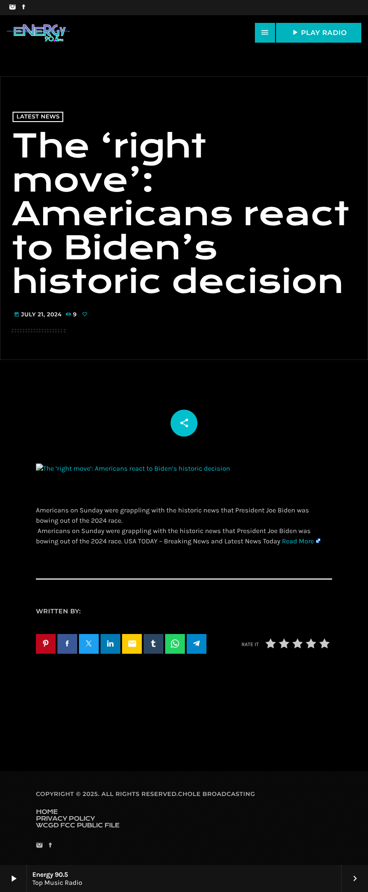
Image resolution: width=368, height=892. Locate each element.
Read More (298, 541)
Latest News (38, 117)
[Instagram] (12, 7)
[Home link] (38, 32)
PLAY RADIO (318, 32)
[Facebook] (23, 7)
